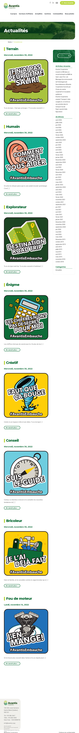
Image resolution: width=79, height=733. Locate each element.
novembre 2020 (60, 224)
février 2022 (59, 197)
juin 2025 (58, 145)
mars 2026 (59, 132)
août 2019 (59, 247)
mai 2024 (58, 167)
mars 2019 (59, 257)
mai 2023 (58, 179)
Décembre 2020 (60, 222)
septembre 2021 (61, 204)
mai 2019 (58, 252)
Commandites (58, 14)
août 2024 (59, 165)
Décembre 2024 (60, 160)
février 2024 (59, 170)
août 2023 (59, 174)
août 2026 (59, 120)
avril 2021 (58, 212)
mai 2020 (58, 232)
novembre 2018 (60, 259)
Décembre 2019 (60, 239)
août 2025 (59, 142)
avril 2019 (58, 254)
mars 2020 (59, 237)
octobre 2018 (60, 261)
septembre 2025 (61, 140)
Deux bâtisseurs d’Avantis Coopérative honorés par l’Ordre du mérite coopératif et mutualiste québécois (63, 89)
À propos (13, 14)
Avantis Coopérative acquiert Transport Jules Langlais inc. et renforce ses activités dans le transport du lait (63, 101)
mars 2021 (59, 214)
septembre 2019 (61, 244)
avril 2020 (58, 234)
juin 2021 (58, 207)
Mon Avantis (68, 3)
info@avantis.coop (9, 723)
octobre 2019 (60, 242)
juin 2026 (58, 125)
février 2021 (59, 217)
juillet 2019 (59, 249)
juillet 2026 (59, 122)
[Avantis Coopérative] (11, 6)
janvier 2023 (59, 184)
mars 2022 (59, 194)
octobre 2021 (60, 202)
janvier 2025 (59, 157)
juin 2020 (58, 229)
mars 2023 (59, 182)
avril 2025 (58, 150)
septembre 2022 (61, 187)
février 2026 (59, 135)
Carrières (47, 14)
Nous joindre (69, 14)
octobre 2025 (60, 137)
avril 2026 (58, 130)
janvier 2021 (59, 219)
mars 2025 (59, 152)
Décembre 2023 (60, 172)
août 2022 (59, 189)
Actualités (38, 14)
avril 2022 (58, 192)
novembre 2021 (60, 199)
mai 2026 (58, 127)
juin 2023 (58, 177)
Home (10, 42)
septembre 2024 (61, 162)
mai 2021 (58, 209)
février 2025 (59, 155)
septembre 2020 (61, 227)
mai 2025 (58, 147)
